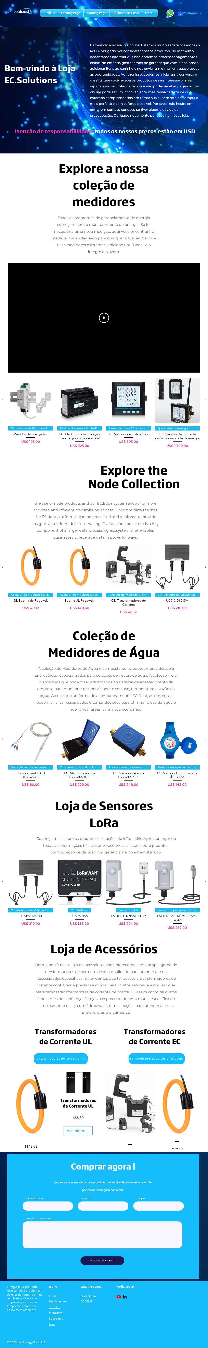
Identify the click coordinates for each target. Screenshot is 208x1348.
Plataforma (56, 1313)
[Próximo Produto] (205, 400)
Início (53, 1296)
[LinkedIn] (124, 1296)
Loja (52, 1324)
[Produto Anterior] (2, 400)
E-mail (86, 1199)
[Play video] (104, 318)
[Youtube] (118, 1296)
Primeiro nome (35, 1199)
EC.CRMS (86, 1301)
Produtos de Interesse (39, 1219)
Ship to (141, 1199)
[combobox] (158, 1206)
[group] (104, 413)
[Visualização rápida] (30, 400)
